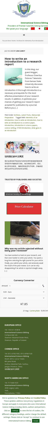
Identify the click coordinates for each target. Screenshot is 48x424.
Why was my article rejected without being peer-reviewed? (24, 249)
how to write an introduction (25, 120)
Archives (17, 115)
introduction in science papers (26, 125)
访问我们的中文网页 (14, 156)
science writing (10, 128)
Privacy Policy (24, 398)
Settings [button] (15, 411)
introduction (9, 125)
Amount (5, 286)
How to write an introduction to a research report (23, 61)
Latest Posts (26, 115)
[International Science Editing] (24, 8)
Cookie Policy (40, 398)
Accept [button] (35, 421)
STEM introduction (24, 128)
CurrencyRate (35, 311)
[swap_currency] (43, 286)
